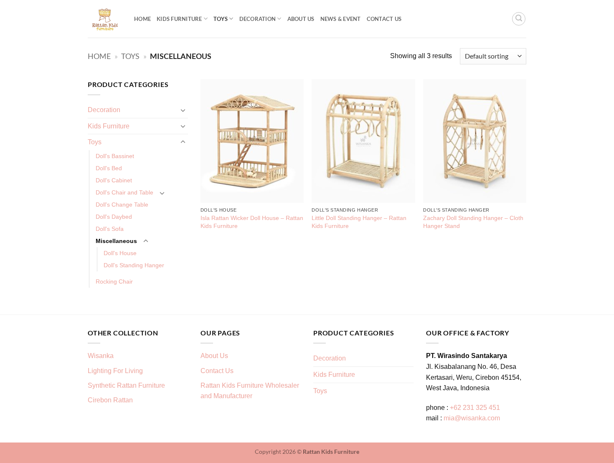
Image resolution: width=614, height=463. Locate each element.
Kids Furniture (179, 18)
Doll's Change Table (122, 204)
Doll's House (120, 253)
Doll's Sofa (110, 228)
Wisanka (101, 355)
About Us (301, 18)
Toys (220, 18)
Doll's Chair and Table (124, 192)
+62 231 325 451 (475, 407)
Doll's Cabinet (114, 180)
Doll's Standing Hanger (134, 265)
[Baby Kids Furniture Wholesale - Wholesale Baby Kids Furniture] (105, 19)
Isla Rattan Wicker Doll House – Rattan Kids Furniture (251, 222)
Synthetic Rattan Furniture (127, 385)
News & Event (340, 18)
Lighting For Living (115, 370)
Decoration (257, 18)
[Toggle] (183, 110)
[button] (518, 19)
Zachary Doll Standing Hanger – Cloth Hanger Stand (473, 222)
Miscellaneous (116, 241)
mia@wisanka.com (472, 418)
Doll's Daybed (114, 216)
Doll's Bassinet (115, 156)
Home (142, 18)
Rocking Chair (114, 281)
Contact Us (384, 18)
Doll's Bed (109, 168)
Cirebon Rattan (110, 400)
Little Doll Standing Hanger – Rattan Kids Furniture (359, 222)
